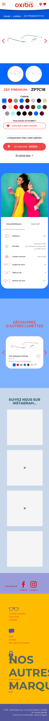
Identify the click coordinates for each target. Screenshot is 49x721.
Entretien (15, 246)
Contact (12, 640)
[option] (25, 352)
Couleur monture (18, 256)
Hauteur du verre (18, 281)
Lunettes (13, 620)
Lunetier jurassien (17, 613)
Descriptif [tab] (35, 224)
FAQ (11, 636)
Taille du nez (16, 273)
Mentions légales (40, 715)
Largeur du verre (18, 265)
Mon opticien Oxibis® (19, 643)
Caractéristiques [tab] (13, 224)
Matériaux (16, 236)
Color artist (14, 617)
